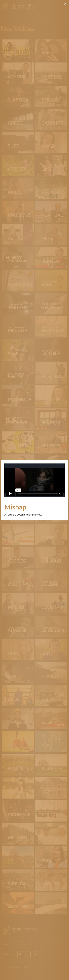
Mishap (15, 507)
